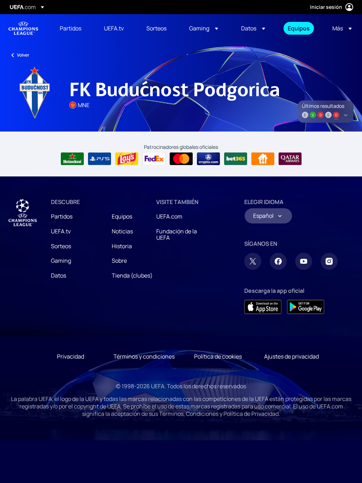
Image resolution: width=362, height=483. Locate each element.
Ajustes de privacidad (291, 356)
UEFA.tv (61, 231)
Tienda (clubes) (132, 275)
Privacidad (70, 356)
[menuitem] (73, 28)
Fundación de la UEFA (176, 234)
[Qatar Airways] (290, 158)
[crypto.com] (208, 158)
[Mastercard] (181, 158)
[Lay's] (126, 158)
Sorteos (61, 246)
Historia (122, 246)
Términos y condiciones (144, 356)
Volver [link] (23, 55)
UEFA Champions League (23, 28)
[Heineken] (72, 158)
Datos (58, 275)
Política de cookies (218, 356)
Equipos (122, 216)
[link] (70, 28)
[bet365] (235, 158)
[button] (204, 28)
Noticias (122, 231)
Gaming (61, 260)
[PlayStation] (99, 158)
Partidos (61, 216)
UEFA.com (169, 216)
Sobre (119, 260)
